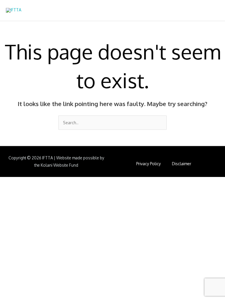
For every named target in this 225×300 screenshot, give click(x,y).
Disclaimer (181, 163)
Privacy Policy (148, 163)
